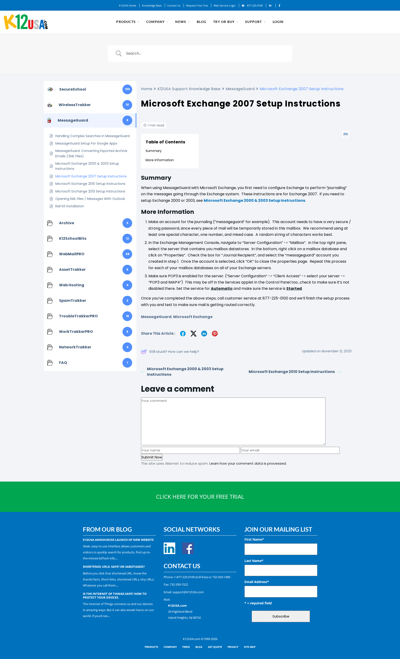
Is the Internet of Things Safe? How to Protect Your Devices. (115, 595)
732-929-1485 (221, 577)
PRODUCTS (151, 647)
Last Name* (253, 560)
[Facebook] (279, 5)
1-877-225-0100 (184, 577)
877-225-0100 (255, 5)
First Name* (254, 539)
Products (126, 22)
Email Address (256, 582)
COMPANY (170, 647)
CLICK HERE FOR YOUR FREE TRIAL (200, 496)
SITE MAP (250, 647)
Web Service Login (225, 5)
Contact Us (173, 5)
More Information (160, 160)
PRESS (186, 647)
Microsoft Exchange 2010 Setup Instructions (292, 371)
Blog (201, 22)
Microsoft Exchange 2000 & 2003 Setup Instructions (254, 200)
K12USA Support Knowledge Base (188, 88)
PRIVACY (233, 647)
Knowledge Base (152, 5)
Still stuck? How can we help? (174, 351)
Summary (154, 150)
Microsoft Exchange (192, 316)
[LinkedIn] (270, 5)
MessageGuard (240, 88)
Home (146, 88)
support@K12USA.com (188, 592)
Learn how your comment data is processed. (248, 463)
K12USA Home (127, 5)
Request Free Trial (197, 5)
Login (278, 22)
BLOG (198, 647)
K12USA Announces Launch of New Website (118, 540)
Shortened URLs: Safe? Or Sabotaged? (114, 566)
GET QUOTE (215, 647)
